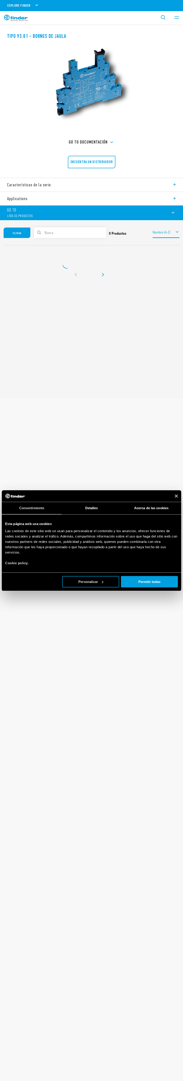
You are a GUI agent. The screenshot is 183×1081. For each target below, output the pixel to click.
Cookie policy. (17, 563)
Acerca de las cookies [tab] (151, 508)
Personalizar (88, 582)
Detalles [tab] (91, 508)
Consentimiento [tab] (31, 508)
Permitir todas (149, 582)
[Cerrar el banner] (176, 496)
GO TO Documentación (88, 142)
